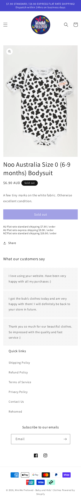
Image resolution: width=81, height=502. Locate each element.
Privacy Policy (18, 392)
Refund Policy (18, 372)
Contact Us (16, 402)
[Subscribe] (65, 439)
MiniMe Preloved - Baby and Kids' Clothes (38, 490)
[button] (5, 24)
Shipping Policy (19, 363)
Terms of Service (20, 382)
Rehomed (15, 411)
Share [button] (12, 243)
